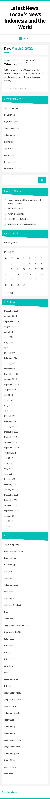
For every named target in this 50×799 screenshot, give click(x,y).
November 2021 (11, 500)
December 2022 (11, 432)
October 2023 (10, 379)
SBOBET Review (15, 208)
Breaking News (31, 60)
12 (36, 269)
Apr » (12, 293)
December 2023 (11, 368)
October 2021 (10, 505)
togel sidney (9, 760)
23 (18, 279)
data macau (9, 773)
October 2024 (10, 316)
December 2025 (11, 311)
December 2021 (11, 495)
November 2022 (11, 437)
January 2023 (10, 426)
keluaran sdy (9, 135)
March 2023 (9, 416)
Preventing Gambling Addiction (22, 224)
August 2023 (10, 389)
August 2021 (10, 516)
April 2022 (9, 474)
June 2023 (8, 400)
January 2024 (10, 363)
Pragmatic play (10, 558)
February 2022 (10, 484)
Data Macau (9, 155)
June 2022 (8, 463)
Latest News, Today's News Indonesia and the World (25, 17)
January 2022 (10, 489)
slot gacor (8, 141)
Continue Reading (17, 88)
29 (12, 285)
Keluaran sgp (10, 564)
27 (42, 279)
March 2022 (9, 479)
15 (12, 274)
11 (30, 269)
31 (24, 285)
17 (24, 274)
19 (36, 274)
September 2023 (11, 384)
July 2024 (8, 332)
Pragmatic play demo (13, 551)
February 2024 (10, 358)
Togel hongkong (9, 792)
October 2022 (10, 442)
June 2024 (8, 337)
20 (42, 274)
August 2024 (10, 326)
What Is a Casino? (16, 213)
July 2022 (8, 458)
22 (12, 279)
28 (6, 285)
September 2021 (11, 510)
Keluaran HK (9, 162)
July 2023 (8, 395)
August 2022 (10, 453)
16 (18, 274)
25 (30, 279)
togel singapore (11, 121)
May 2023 (8, 405)
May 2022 (8, 468)
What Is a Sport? (16, 64)
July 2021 (8, 521)
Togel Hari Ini (10, 148)
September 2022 (11, 447)
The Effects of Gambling (19, 219)
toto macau (9, 645)
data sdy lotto (10, 767)
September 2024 (11, 321)
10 (24, 269)
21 (6, 279)
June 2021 (8, 526)
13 (42, 269)
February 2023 (10, 421)
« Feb (6, 293)
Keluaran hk (9, 115)
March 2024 (9, 353)
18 (30, 274)
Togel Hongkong (11, 108)
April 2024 (9, 347)
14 (6, 274)
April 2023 (9, 410)
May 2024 (8, 342)
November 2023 (11, 374)
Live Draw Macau (12, 168)
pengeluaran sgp (11, 128)
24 (24, 279)
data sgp (8, 571)
